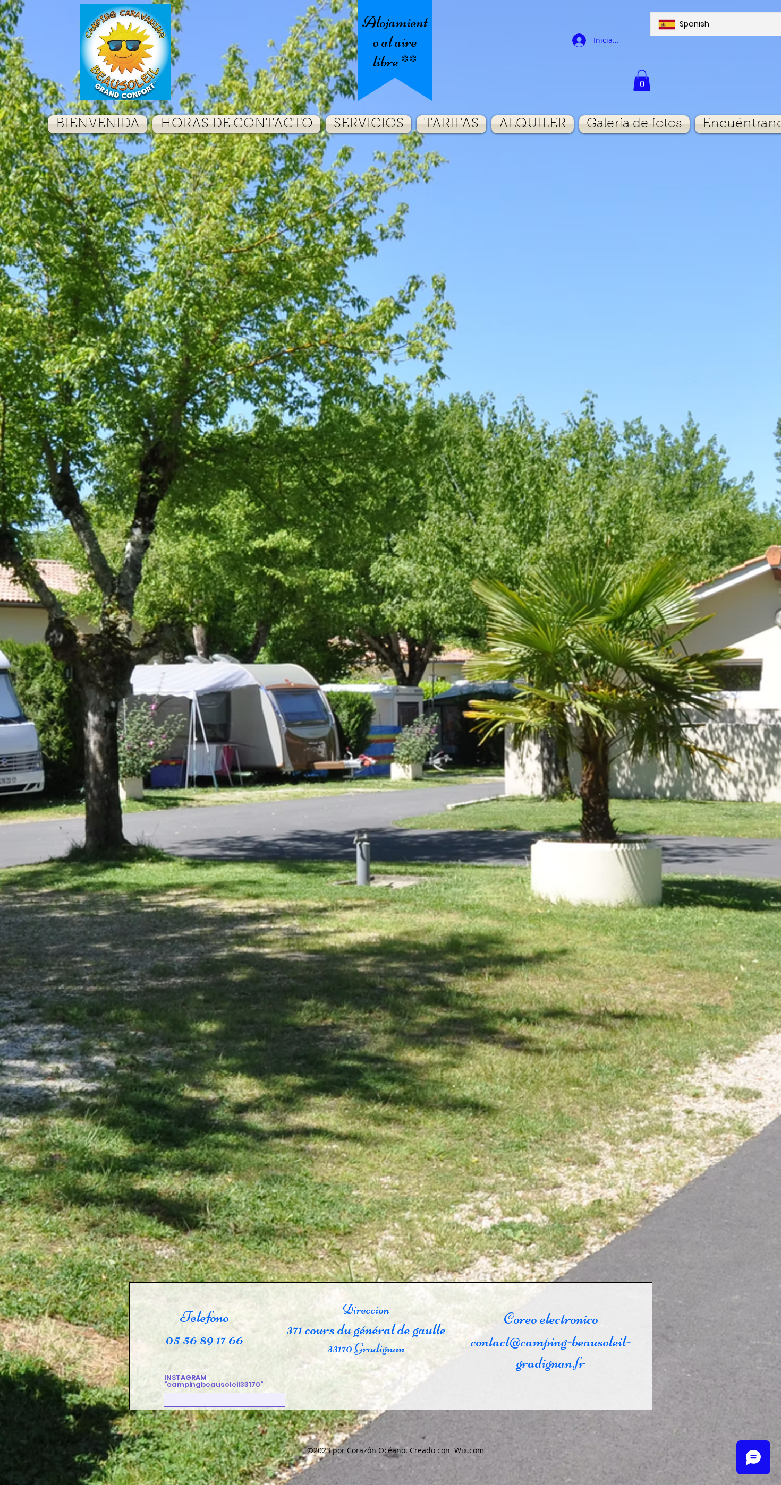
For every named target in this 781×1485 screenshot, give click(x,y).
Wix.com (469, 1450)
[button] (642, 80)
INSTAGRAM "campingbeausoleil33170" (213, 1381)
